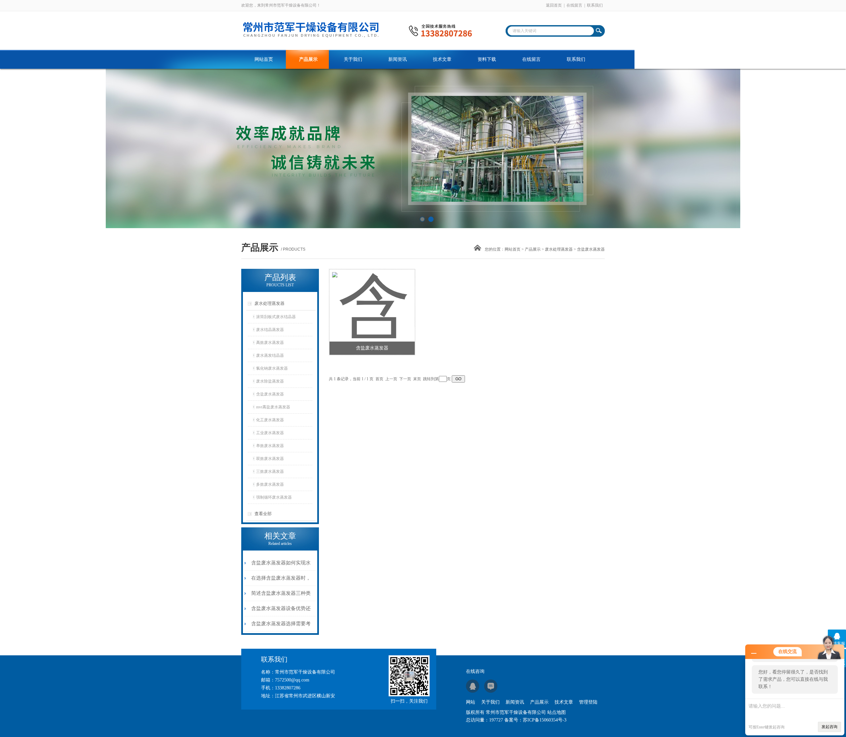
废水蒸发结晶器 (270, 355)
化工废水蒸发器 (270, 420)
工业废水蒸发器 (270, 432)
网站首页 (263, 59)
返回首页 (554, 5)
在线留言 (574, 5)
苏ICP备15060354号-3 (544, 719)
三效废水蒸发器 (270, 471)
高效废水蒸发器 (270, 342)
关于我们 (353, 59)
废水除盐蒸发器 (270, 381)
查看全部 (263, 513)
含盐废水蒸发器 (270, 394)
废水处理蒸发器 (559, 249)
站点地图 (556, 712)
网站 (470, 702)
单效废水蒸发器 (270, 445)
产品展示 (308, 59)
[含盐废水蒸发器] (371, 297)
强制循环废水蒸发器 (274, 497)
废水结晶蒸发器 (270, 329)
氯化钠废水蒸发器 (272, 368)
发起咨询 (829, 726)
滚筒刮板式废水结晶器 (276, 316)
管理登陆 (588, 702)
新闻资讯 (397, 59)
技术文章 (442, 59)
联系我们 (595, 5)
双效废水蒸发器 (270, 458)
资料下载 (487, 59)
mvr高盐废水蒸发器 (273, 407)
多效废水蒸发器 (270, 484)
